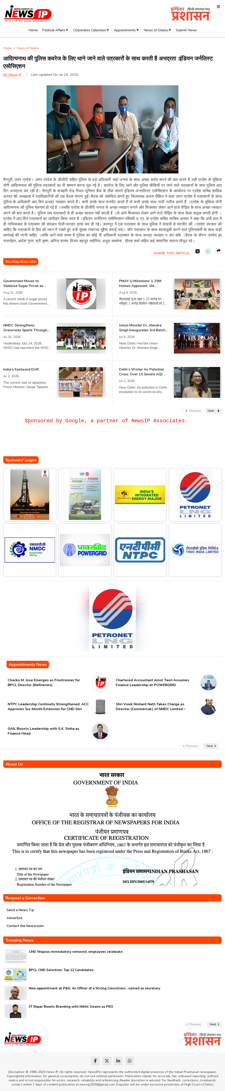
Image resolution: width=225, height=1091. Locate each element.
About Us (14, 764)
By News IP (12, 74)
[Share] (219, 251)
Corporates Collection (89, 30)
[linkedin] (118, 1061)
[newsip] (28, 14)
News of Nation (28, 48)
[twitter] (106, 1061)
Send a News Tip (20, 910)
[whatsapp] (129, 1061)
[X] (197, 251)
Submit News (186, 30)
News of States (156, 30)
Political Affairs (53, 30)
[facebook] (95, 1061)
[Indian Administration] (190, 14)
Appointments (125, 30)
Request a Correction (25, 898)
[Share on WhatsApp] (208, 251)
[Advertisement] (83, 443)
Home (33, 30)
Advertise (14, 918)
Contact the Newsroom (25, 925)
